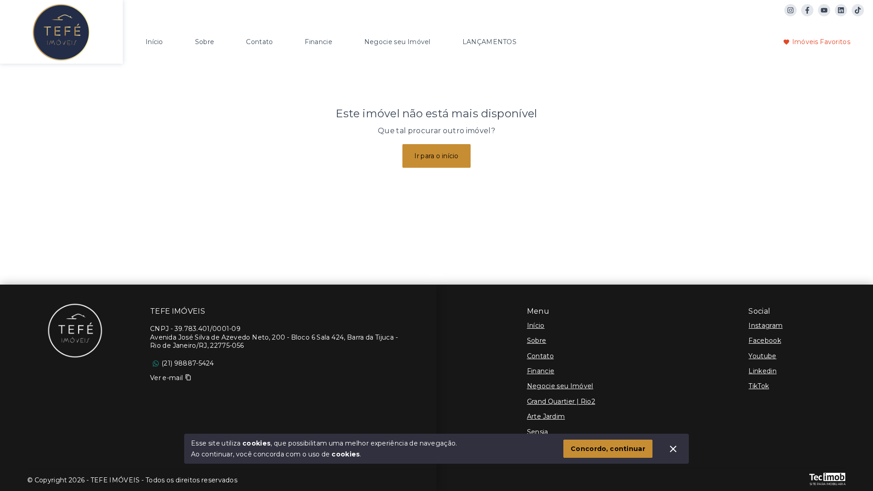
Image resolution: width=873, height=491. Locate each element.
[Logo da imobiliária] (61, 30)
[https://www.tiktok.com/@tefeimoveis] (858, 10)
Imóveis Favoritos (821, 42)
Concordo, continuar (608, 449)
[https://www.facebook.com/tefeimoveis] (807, 10)
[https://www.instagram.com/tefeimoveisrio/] (790, 10)
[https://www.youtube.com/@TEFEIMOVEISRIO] (824, 10)
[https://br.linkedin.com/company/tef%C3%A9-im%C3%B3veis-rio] (841, 10)
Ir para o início (436, 156)
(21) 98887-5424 (187, 363)
